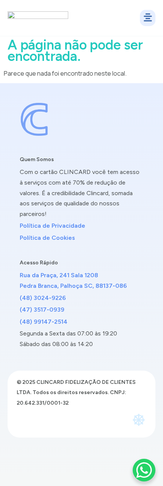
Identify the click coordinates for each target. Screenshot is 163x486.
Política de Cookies (47, 237)
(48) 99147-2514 (43, 321)
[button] (147, 18)
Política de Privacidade (52, 225)
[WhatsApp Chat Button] (144, 470)
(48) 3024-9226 (43, 297)
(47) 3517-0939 (42, 309)
